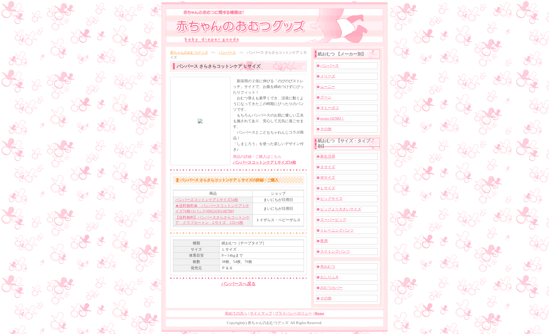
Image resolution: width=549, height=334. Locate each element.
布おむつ (327, 266)
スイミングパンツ (335, 251)
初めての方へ (236, 313)
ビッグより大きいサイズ (340, 209)
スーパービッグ (333, 220)
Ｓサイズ (327, 167)
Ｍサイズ (327, 177)
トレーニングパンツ (337, 230)
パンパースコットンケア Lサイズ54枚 (264, 162)
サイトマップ (261, 313)
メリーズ (327, 76)
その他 (325, 129)
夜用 (324, 241)
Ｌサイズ (327, 188)
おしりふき (329, 277)
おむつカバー (331, 287)
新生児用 (327, 156)
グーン (325, 97)
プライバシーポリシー (293, 313)
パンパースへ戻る (238, 283)
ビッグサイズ (331, 198)
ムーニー (327, 86)
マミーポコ (329, 108)
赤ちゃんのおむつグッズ (189, 53)
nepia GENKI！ (332, 118)
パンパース (227, 53)
